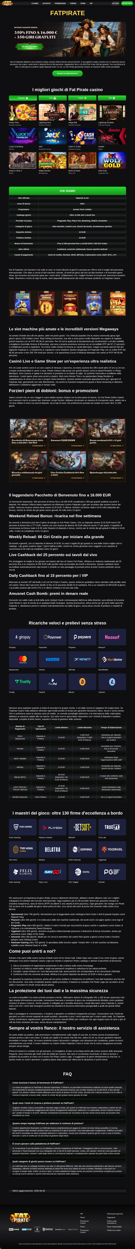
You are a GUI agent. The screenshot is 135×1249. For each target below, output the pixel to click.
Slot (110, 98)
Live (51, 98)
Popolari (21, 98)
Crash (80, 98)
